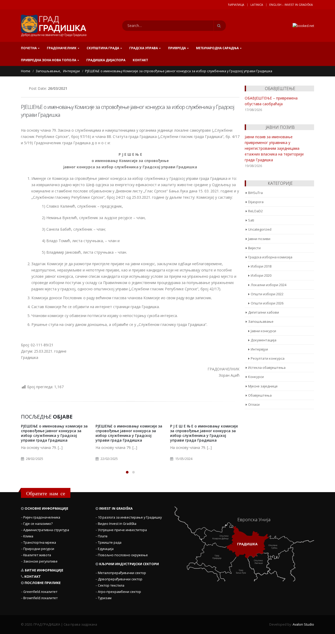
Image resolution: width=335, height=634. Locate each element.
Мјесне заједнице (263, 386)
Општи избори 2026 (267, 303)
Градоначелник (61, 48)
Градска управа (143, 48)
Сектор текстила (111, 585)
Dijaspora (256, 201)
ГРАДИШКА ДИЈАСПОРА (105, 60)
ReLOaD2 (255, 211)
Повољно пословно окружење (123, 555)
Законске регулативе (40, 561)
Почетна (29, 48)
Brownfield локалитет (40, 598)
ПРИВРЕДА (177, 48)
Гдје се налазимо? (38, 523)
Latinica (256, 5)
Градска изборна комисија (270, 257)
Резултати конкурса (267, 358)
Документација (263, 340)
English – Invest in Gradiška (291, 5)
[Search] (220, 25)
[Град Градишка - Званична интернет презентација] (53, 26)
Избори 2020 (261, 275)
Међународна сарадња (217, 48)
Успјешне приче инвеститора (122, 530)
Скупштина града (103, 48)
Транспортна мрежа (39, 542)
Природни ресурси (38, 549)
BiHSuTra (255, 192)
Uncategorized (259, 229)
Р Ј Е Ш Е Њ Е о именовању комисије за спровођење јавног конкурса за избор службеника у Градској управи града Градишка (204, 433)
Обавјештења (260, 395)
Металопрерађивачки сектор (122, 573)
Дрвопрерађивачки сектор (120, 579)
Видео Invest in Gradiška (117, 523)
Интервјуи (259, 349)
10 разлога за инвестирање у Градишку (130, 517)
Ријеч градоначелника (41, 517)
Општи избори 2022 (267, 294)
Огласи (254, 404)
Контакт (140, 60)
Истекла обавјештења (267, 367)
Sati (251, 220)
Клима (28, 536)
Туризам (104, 598)
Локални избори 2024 (268, 284)
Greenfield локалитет (40, 591)
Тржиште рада (109, 542)
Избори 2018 (261, 266)
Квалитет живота (37, 555)
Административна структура (46, 530)
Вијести (254, 248)
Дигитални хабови (263, 312)
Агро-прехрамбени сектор (119, 591)
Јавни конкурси (263, 331)
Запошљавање (260, 321)
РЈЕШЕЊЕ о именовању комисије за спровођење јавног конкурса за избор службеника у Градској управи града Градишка (54, 433)
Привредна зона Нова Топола (48, 60)
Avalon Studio (303, 624)
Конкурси (256, 376)
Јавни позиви (259, 238)
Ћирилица (236, 5)
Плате (103, 536)
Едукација (106, 549)
